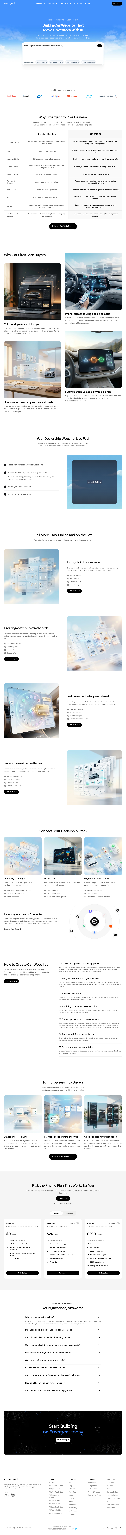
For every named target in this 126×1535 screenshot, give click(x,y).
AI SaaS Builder (54, 1504)
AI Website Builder (56, 1486)
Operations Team (94, 1495)
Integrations (73, 1505)
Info (108, 1489)
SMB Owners (93, 1489)
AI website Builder (63, 20)
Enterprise (78, 3)
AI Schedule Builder (56, 1507)
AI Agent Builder (55, 1510)
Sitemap (72, 1514)
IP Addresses (112, 1508)
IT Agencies (92, 1486)
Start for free (63, 1198)
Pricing (87, 3)
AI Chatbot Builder (56, 1513)
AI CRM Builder (54, 1501)
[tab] (31, 466)
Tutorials (72, 1489)
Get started (22, 1273)
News (71, 1501)
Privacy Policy (112, 1492)
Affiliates (110, 1482)
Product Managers (94, 1492)
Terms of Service (113, 1498)
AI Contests (73, 1511)
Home (50, 20)
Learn (71, 1495)
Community (73, 1508)
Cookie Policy (112, 1495)
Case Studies (73, 1492)
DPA (109, 1501)
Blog (70, 1486)
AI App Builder (54, 1489)
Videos (71, 1498)
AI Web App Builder (56, 1492)
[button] (40, 3)
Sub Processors (113, 1505)
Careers (110, 1486)
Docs (70, 1482)
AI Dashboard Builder (54, 1496)
